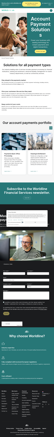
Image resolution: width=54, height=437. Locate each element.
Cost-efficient (7, 376)
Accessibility (37, 428)
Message (5, 290)
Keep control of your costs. (11, 104)
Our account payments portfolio (27, 123)
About (3, 393)
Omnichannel (15, 411)
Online (13, 402)
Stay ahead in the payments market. (14, 80)
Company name (7, 284)
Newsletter (35, 398)
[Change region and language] (42, 397)
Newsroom (4, 408)
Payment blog (35, 396)
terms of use (41, 307)
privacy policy (43, 309)
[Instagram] (42, 407)
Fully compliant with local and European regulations (19, 362)
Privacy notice (10, 428)
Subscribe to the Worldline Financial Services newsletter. (27, 190)
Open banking (25, 402)
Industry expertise (8, 348)
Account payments (26, 400)
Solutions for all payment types (27, 65)
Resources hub (35, 393)
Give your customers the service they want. (17, 91)
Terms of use (19, 428)
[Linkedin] (42, 404)
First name (6, 271)
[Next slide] (50, 128)
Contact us (4, 411)
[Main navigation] (51, 10)
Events (33, 401)
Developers (4, 403)
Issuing (23, 395)
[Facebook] (45, 404)
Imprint (44, 428)
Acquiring (24, 397)
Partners (4, 398)
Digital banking (25, 409)
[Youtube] (48, 404)
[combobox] (38, 286)
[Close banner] (51, 4)
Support (4, 406)
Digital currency (26, 412)
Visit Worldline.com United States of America (31, 4)
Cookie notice (28, 428)
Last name (30, 271)
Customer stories (36, 403)
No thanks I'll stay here (46, 4)
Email (5, 277)
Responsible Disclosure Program (26, 430)
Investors (4, 401)
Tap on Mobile (15, 404)
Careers (3, 396)
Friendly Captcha (19, 325)
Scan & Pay (14, 413)
